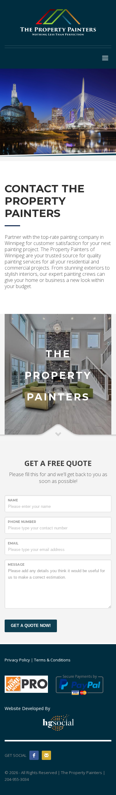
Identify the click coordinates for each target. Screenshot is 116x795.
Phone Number (22, 522)
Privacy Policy (17, 660)
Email (13, 543)
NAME (13, 500)
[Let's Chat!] (46, 755)
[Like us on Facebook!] (34, 755)
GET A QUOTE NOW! (31, 625)
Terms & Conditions (52, 660)
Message (16, 565)
